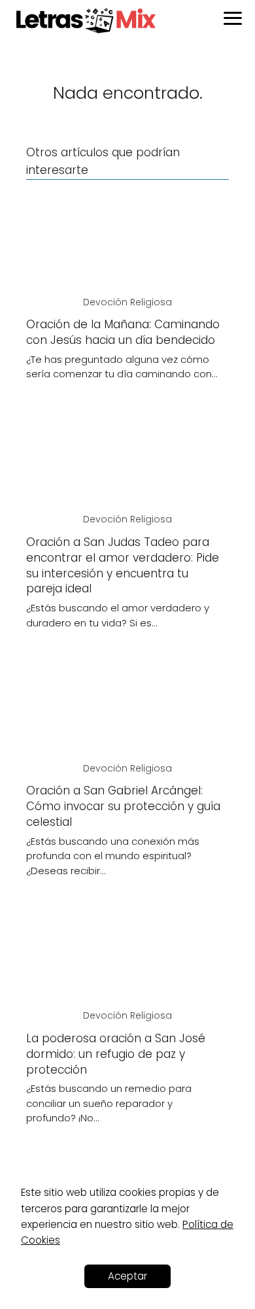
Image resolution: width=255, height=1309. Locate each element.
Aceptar (127, 1276)
